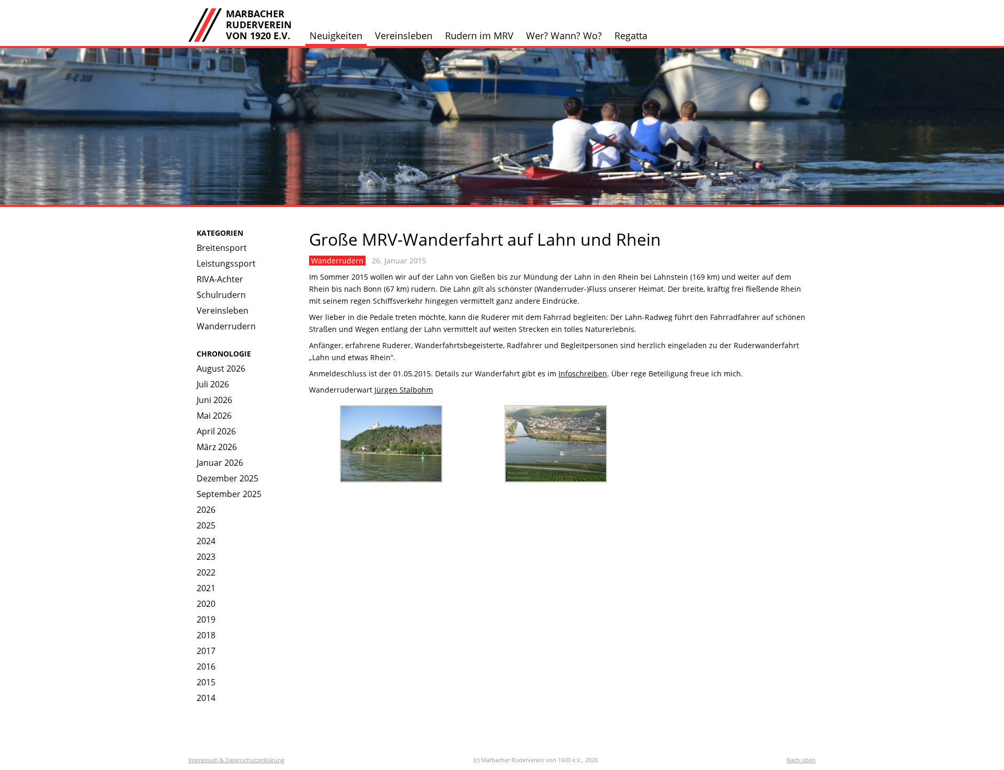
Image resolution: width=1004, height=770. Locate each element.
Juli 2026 (213, 384)
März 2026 (217, 447)
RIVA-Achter (220, 279)
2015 (206, 682)
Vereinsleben (403, 35)
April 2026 (216, 431)
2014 (206, 698)
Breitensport (222, 248)
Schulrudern (221, 295)
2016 (206, 666)
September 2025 (229, 494)
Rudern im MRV (479, 35)
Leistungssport (226, 263)
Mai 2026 (214, 415)
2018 (206, 635)
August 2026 (221, 368)
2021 (206, 588)
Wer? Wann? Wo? (564, 35)
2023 (206, 556)
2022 (206, 572)
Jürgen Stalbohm (403, 390)
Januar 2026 (220, 462)
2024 (206, 541)
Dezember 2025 (227, 478)
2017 (206, 651)
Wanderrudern (226, 326)
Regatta (630, 35)
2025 (206, 525)
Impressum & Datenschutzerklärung (236, 760)
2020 (206, 604)
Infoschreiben (582, 373)
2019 (206, 619)
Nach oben (801, 760)
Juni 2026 (214, 400)
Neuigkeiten (336, 35)
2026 (206, 509)
